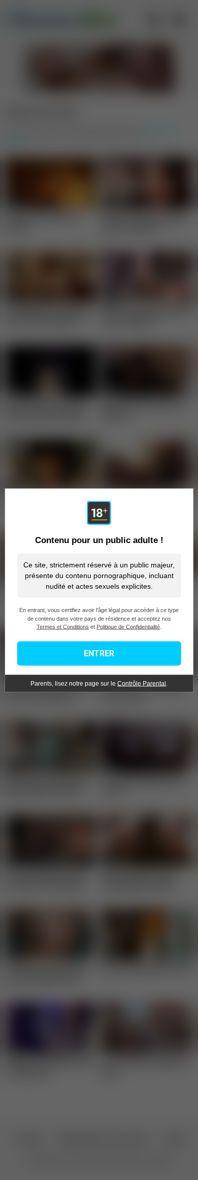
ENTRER (99, 653)
